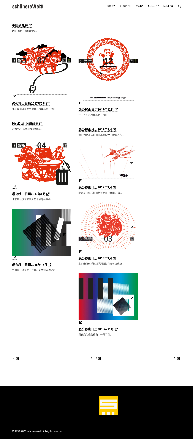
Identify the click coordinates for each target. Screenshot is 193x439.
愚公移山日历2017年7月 (29, 103)
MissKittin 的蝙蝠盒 (25, 123)
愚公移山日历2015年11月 (96, 329)
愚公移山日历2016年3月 (95, 258)
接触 (138, 6)
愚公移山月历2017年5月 (95, 129)
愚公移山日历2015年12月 (29, 265)
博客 (109, 6)
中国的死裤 (20, 25)
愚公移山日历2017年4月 (29, 194)
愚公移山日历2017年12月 (96, 109)
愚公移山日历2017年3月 (95, 187)
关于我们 (123, 6)
